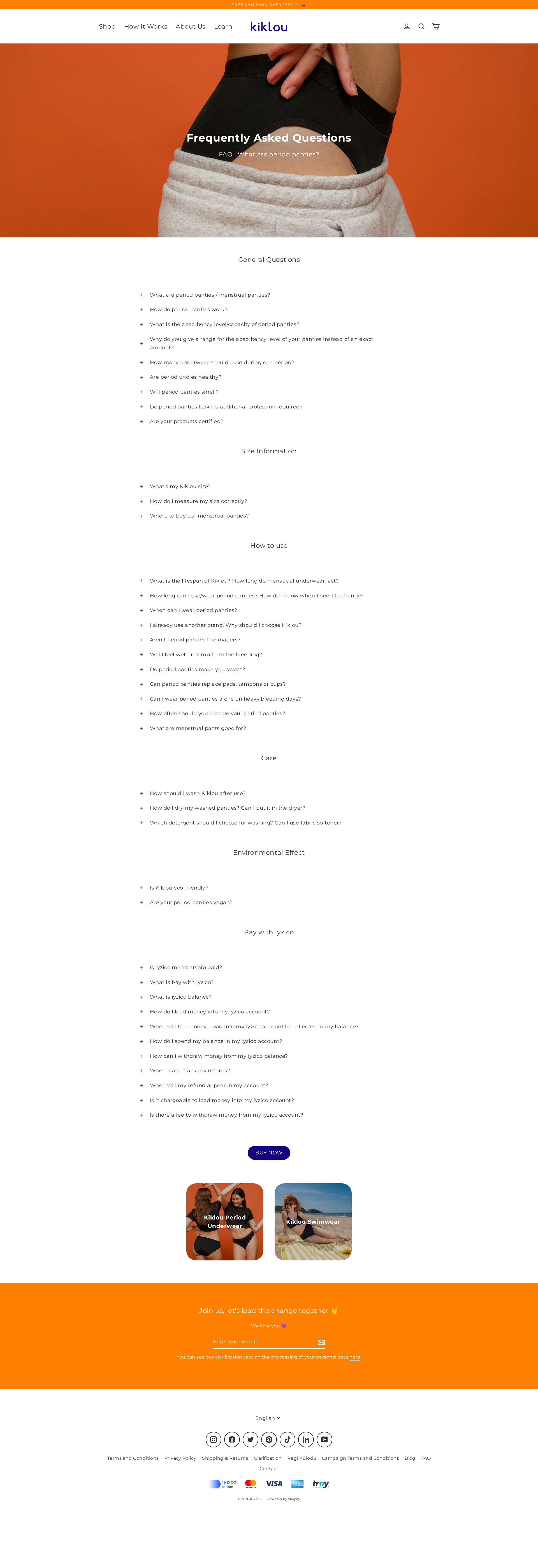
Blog (410, 1458)
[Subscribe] (320, 1342)
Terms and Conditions (133, 1458)
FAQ (426, 1458)
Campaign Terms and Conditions (360, 1458)
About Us (191, 26)
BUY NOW (268, 1153)
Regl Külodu (301, 1458)
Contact (268, 1468)
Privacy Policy (180, 1458)
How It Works (145, 26)
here (354, 1357)
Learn (223, 26)
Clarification (268, 1458)
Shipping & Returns (225, 1458)
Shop (107, 26)
